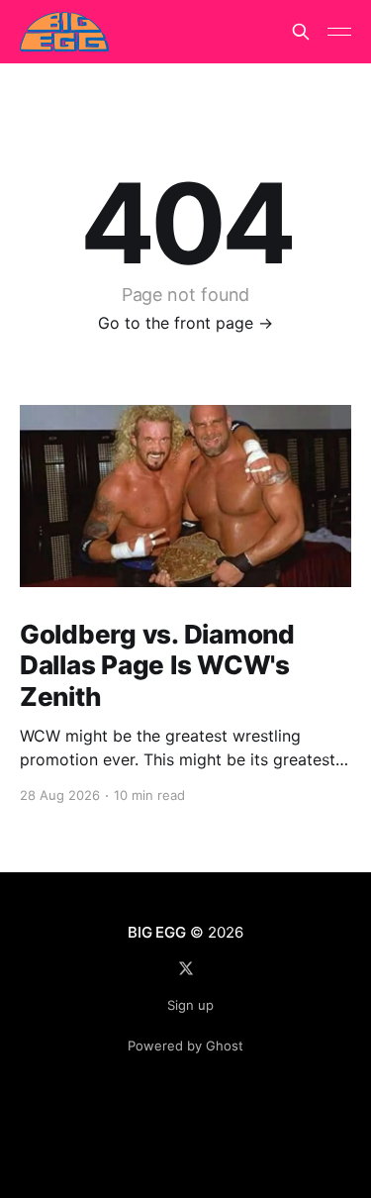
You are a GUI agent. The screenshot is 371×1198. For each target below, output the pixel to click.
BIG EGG (156, 932)
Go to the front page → (185, 323)
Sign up (190, 1005)
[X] (186, 968)
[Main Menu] (339, 32)
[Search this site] (301, 32)
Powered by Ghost (185, 1045)
